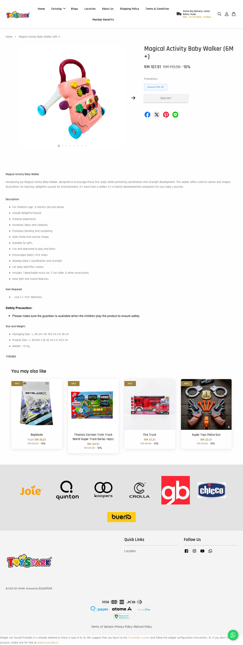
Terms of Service (102, 626)
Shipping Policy (129, 9)
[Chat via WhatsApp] (233, 635)
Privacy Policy (123, 626)
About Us (108, 9)
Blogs (74, 9)
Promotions (151, 79)
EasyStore (45, 588)
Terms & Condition (157, 9)
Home (41, 9)
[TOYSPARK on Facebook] (186, 552)
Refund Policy (143, 626)
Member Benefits (103, 20)
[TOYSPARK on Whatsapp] (210, 552)
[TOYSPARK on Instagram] (194, 552)
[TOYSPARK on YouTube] (202, 552)
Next (133, 98)
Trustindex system (139, 637)
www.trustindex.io (47, 642)
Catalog (56, 9)
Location (89, 9)
